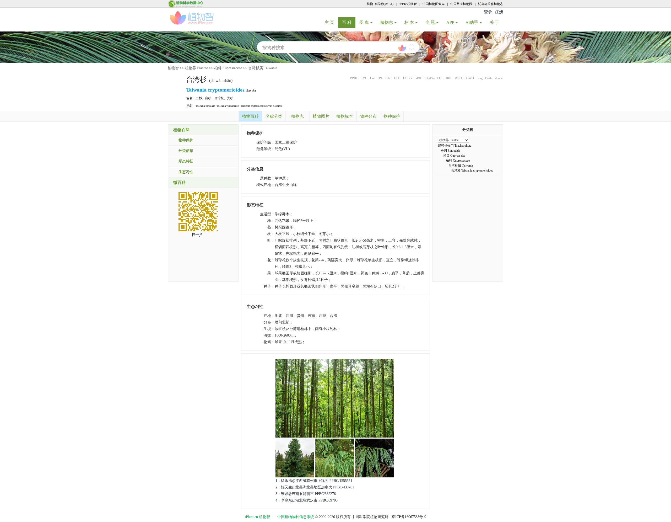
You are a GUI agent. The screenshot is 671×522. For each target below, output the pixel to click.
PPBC (354, 78)
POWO (469, 78)
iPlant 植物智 (408, 4)
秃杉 (230, 98)
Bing (480, 78)
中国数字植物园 (461, 4)
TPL (380, 78)
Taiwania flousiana (205, 105)
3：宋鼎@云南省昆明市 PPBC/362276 (305, 494)
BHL (449, 78)
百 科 (348, 22)
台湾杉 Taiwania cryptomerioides (472, 170)
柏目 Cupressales (454, 155)
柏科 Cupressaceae (228, 68)
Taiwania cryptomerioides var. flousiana (261, 105)
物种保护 (185, 140)
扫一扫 (197, 235)
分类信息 (185, 151)
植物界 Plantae (196, 68)
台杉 (208, 98)
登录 (488, 11)
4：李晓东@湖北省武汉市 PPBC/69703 (306, 500)
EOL (440, 78)
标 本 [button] (409, 22)
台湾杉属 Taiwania (262, 68)
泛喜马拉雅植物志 (490, 4)
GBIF (418, 78)
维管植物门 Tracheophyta (454, 145)
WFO (458, 78)
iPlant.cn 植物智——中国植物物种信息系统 (279, 517)
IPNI (388, 78)
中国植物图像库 (434, 4)
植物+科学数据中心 (380, 4)
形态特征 (185, 161)
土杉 (199, 98)
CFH (397, 78)
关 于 (496, 22)
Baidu (489, 78)
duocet (499, 78)
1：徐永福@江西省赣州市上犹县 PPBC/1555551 (313, 481)
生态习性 (185, 172)
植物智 (173, 68)
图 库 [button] (364, 22)
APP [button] (450, 22)
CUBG (407, 78)
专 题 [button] (430, 22)
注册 (499, 11)
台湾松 (219, 98)
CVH (364, 78)
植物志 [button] (387, 22)
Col (372, 78)
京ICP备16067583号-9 (409, 517)
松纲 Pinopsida (450, 150)
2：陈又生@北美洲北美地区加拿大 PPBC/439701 (314, 487)
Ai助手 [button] (472, 22)
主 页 (331, 22)
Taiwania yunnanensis (228, 105)
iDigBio (430, 78)
